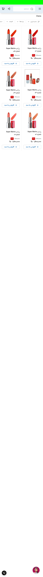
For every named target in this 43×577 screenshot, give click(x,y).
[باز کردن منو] (39, 9)
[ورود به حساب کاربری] (9, 8)
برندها (22, 22)
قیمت (11, 22)
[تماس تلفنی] (4, 573)
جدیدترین (34, 22)
